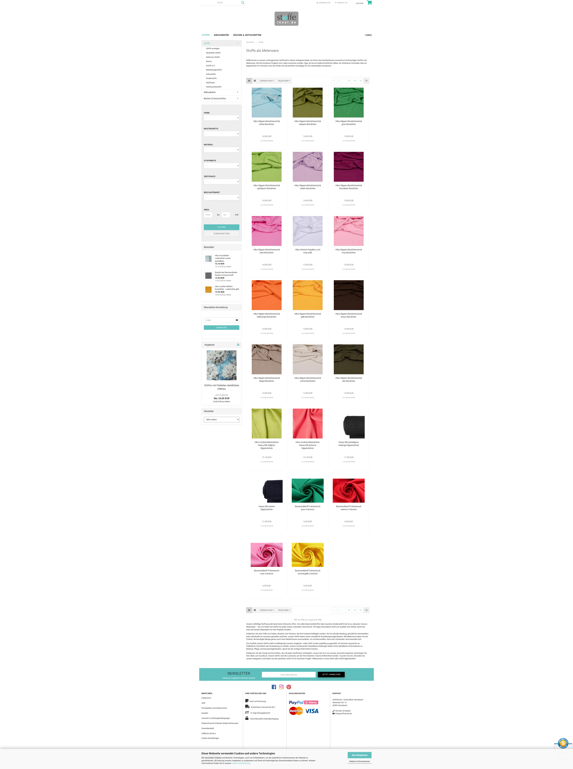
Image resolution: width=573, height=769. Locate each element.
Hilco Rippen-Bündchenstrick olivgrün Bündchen (307, 122)
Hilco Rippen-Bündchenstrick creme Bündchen (307, 379)
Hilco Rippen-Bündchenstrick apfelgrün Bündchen (266, 187)
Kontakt (204, 713)
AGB (203, 703)
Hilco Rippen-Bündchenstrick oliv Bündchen (348, 379)
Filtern (222, 227)
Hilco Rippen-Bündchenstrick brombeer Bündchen (348, 187)
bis (218, 215)
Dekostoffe (211, 74)
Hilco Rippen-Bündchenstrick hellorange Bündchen (266, 315)
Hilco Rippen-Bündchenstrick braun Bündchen (348, 315)
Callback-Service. (208, 733)
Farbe (207, 113)
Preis (206, 210)
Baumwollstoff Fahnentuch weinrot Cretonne (348, 508)
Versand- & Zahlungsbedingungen (215, 718)
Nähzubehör (221, 35)
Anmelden (221, 328)
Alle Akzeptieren (360, 755)
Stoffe (206, 35)
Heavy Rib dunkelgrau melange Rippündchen (348, 443)
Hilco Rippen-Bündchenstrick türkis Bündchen (266, 122)
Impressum (206, 698)
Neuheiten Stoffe (213, 53)
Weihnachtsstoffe (213, 87)
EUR (236, 215)
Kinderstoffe (211, 78)
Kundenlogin (324, 3)
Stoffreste (210, 83)
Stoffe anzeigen (213, 48)
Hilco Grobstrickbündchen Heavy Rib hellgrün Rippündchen (267, 445)
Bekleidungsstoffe (214, 70)
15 (360, 81)
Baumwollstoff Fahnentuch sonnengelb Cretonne (307, 572)
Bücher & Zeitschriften (247, 35)
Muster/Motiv (211, 128)
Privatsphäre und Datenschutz (214, 708)
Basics (209, 61)
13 (349, 81)
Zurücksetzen (222, 233)
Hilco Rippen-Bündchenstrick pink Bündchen (266, 251)
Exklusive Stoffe (213, 57)
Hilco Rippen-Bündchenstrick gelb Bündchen (307, 315)
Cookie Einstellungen (210, 738)
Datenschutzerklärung (240, 763)
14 (355, 81)
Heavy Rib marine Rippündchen (267, 508)
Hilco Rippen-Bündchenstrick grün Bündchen (348, 122)
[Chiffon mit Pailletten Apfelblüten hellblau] (222, 365)
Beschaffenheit (212, 192)
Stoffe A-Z (210, 65)
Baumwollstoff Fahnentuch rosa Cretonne (266, 572)
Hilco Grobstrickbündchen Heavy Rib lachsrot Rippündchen (308, 445)
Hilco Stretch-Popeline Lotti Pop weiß (307, 251)
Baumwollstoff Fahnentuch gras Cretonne (307, 508)
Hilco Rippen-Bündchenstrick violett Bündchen (307, 187)
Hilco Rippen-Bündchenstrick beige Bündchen (266, 379)
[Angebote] (238, 345)
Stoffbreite (210, 160)
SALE (368, 35)
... (343, 81)
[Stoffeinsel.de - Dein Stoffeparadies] (286, 18)
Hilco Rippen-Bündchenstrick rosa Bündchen (348, 251)
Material (208, 144)
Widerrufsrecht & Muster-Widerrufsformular (219, 723)
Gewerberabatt (207, 728)
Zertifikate (209, 176)
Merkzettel (342, 3)
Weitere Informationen (359, 761)
